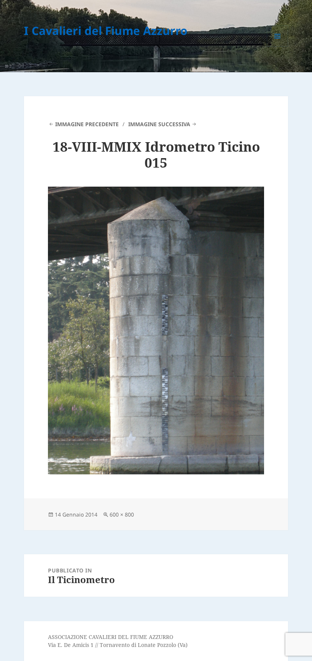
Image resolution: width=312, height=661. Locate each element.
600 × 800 (122, 514)
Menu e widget (277, 46)
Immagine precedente (87, 124)
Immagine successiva (159, 124)
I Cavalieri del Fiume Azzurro (106, 30)
